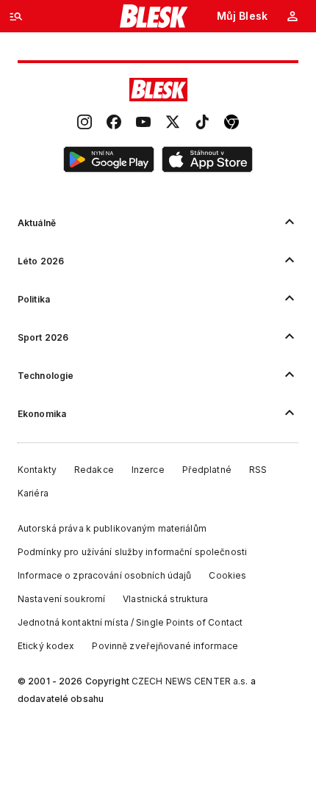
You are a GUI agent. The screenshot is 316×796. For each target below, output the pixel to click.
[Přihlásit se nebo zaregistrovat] (292, 16)
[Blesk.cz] (154, 16)
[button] (109, 161)
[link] (84, 123)
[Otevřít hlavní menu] (16, 16)
